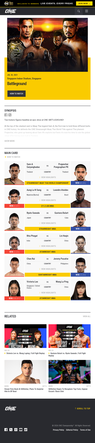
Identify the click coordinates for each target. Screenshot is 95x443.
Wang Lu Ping (62, 281)
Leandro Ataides (60, 190)
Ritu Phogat (32, 235)
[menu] (87, 11)
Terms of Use (85, 430)
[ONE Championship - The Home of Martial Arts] (10, 11)
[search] (79, 11)
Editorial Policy (72, 430)
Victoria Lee (32, 281)
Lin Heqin (63, 235)
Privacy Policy (58, 430)
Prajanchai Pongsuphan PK (61, 165)
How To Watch (16, 93)
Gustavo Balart (61, 212)
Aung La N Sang (34, 190)
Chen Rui (31, 258)
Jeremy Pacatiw (60, 258)
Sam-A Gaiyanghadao (33, 165)
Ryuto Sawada (33, 212)
